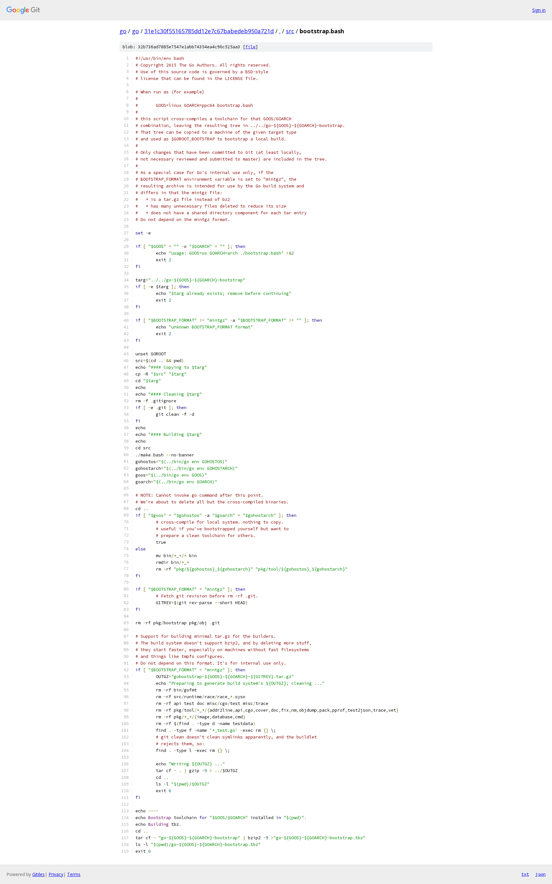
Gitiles (38, 874)
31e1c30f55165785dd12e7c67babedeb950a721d (209, 31)
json (540, 874)
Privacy (56, 874)
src (290, 31)
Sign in (539, 10)
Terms (73, 874)
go (122, 31)
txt (525, 874)
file (250, 47)
